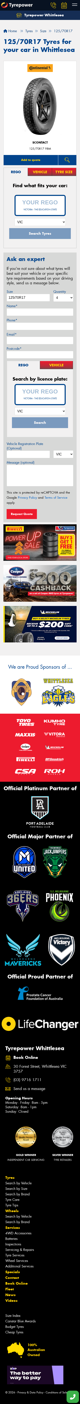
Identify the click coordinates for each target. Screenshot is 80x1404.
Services (12, 1227)
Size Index (12, 1315)
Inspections (13, 1244)
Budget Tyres (14, 1326)
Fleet (9, 1289)
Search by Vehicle (18, 1183)
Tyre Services (14, 1255)
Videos (11, 1300)
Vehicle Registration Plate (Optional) (25, 446)
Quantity (59, 291)
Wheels (12, 1211)
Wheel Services (16, 1261)
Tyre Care (12, 1199)
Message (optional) (21, 462)
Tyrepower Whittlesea (43, 15)
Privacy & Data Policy (30, 1392)
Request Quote (22, 514)
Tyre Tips (11, 1205)
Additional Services (19, 1266)
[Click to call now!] (53, 5)
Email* (12, 334)
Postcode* (14, 348)
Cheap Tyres (14, 1332)
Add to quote (30, 160)
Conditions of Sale (57, 1392)
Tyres (10, 1177)
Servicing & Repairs (19, 1250)
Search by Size (16, 1188)
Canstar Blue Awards (20, 1321)
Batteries (11, 1239)
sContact (40, 142)
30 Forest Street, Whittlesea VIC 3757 (40, 1069)
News (10, 1294)
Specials (12, 1272)
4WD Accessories (18, 1233)
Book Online (16, 1283)
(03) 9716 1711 (27, 1079)
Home (12, 31)
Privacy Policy (27, 497)
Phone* (12, 320)
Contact (12, 1277)
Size (10, 291)
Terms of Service (56, 497)
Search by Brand (17, 1194)
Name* (12, 306)
